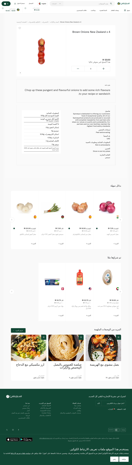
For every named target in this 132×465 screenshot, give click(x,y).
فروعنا (28, 415)
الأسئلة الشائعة (46, 405)
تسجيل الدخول (21, 3)
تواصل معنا (77, 405)
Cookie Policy (46, 413)
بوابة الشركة (77, 408)
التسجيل (31, 3)
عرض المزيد (19, 330)
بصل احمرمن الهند (112, 234)
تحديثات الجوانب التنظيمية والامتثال (70, 413)
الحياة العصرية (103, 10)
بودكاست (93, 10)
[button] (11, 220)
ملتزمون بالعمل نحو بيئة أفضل (20, 413)
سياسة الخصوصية (45, 410)
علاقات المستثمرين (82, 10)
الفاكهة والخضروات (34, 22)
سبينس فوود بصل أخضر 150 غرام (52, 234)
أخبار (28, 410)
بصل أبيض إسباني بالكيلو (28, 234)
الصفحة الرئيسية (22, 22)
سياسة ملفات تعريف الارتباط (20, 453)
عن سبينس (26, 405)
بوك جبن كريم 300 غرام (55, 306)
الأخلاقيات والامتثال (45, 415)
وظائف (79, 410)
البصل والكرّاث (54, 22)
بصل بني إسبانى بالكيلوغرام (82, 234)
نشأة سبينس (26, 408)
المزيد (116, 243)
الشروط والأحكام (45, 408)
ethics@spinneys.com (45, 438)
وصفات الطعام (115, 10)
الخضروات (45, 22)
